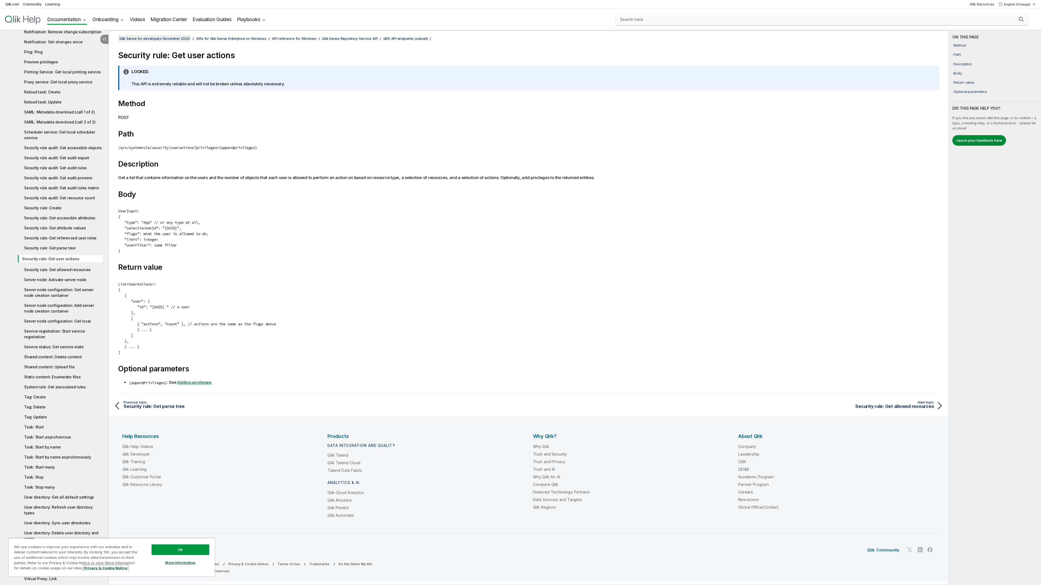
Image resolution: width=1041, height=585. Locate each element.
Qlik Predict (338, 507)
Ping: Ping (33, 52)
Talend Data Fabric (344, 470)
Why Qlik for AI (546, 476)
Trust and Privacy (549, 461)
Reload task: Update (42, 102)
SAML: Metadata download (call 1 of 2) (59, 112)
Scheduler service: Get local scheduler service (59, 135)
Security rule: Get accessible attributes (59, 218)
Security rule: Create (43, 208)
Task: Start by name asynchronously (57, 457)
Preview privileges (41, 62)
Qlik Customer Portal (141, 476)
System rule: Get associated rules (55, 387)
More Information (180, 562)
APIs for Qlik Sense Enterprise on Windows (231, 38)
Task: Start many (39, 467)
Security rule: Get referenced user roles (60, 238)
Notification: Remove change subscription (62, 32)
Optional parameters (970, 91)
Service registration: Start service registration (54, 334)
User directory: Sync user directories (57, 523)
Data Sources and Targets (557, 499)
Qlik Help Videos (137, 446)
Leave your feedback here (979, 140)
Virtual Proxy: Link (40, 578)
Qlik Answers (339, 500)
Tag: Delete (34, 407)
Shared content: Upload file (49, 367)
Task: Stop (34, 477)
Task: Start (34, 427)
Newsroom (748, 499)
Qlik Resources (982, 4)
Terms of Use (289, 564)
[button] (1021, 19)
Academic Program (756, 476)
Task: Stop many (39, 487)
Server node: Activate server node (55, 279)
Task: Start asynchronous (47, 437)
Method (959, 45)
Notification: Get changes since (53, 42)
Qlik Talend (337, 455)
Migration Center (168, 19)
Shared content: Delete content (53, 357)
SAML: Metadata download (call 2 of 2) (60, 122)
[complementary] (995, 307)
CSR (742, 461)
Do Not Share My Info (355, 564)
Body (957, 73)
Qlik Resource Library (142, 484)
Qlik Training (133, 461)
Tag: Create (35, 397)
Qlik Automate (340, 515)
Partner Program (753, 484)
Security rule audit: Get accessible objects (63, 147)
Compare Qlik (545, 484)
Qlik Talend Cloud (343, 462)
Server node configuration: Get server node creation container (59, 292)
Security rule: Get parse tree (50, 248)
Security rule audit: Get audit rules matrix (61, 188)
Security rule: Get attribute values (55, 228)
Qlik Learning (134, 469)
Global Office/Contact (758, 507)
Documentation (64, 19)
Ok (180, 549)
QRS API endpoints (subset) (405, 38)
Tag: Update (35, 417)
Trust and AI (544, 469)
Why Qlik (541, 446)
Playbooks (248, 19)
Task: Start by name (42, 447)
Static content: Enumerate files (52, 377)
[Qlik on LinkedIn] (920, 549)
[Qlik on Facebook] (930, 549)
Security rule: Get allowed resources (57, 269)
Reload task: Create (42, 92)
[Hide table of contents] (104, 39)
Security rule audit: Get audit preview (58, 178)
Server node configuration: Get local (57, 321)
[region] (112, 557)
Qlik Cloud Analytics (345, 492)
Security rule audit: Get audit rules (55, 167)
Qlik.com (12, 4)
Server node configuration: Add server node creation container (59, 308)
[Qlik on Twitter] (910, 549)
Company (747, 446)
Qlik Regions (544, 507)
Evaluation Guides (212, 19)
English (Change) (1017, 4)
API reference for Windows (294, 38)
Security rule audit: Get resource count (59, 198)
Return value (963, 82)
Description (962, 64)
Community (32, 4)
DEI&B (743, 469)
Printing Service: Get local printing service (62, 72)
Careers (745, 492)
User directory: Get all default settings (59, 497)
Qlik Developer (136, 454)
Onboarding (105, 19)
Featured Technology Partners (561, 492)
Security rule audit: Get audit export (56, 157)
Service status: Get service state (54, 346)
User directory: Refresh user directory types (58, 510)
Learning (52, 4)
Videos (137, 19)
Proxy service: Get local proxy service (58, 82)
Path (957, 54)
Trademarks (319, 564)
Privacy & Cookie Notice (248, 564)
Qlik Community (883, 549)
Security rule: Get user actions (50, 258)
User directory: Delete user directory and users (61, 536)
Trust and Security (550, 454)
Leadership (748, 454)
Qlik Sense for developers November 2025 (154, 38)
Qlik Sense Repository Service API (350, 38)
